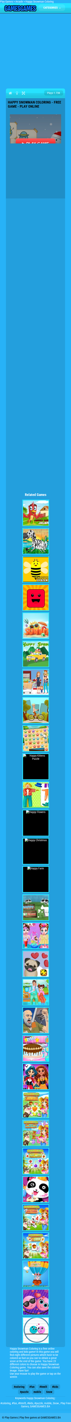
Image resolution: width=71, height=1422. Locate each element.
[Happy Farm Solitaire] (36, 1217)
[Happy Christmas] (36, 851)
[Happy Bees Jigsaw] (36, 569)
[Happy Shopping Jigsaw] (36, 682)
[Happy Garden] (36, 794)
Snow (49, 1391)
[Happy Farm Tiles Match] (36, 1161)
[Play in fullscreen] (23, 93)
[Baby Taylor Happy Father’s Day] (36, 1048)
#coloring (19, 1386)
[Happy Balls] (36, 1330)
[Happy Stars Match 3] (36, 738)
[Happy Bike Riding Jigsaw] (36, 710)
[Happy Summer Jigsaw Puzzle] (36, 625)
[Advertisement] (35, 50)
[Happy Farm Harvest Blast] (36, 1104)
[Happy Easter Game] (36, 1274)
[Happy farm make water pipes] (36, 1133)
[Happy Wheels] (36, 1020)
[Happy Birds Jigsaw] (36, 513)
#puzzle (24, 1391)
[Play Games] (20, 10)
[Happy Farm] (36, 879)
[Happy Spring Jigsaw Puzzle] (36, 654)
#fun (32, 1386)
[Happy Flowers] (36, 823)
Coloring (14, 1367)
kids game (29, 1351)
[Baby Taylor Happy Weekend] (36, 992)
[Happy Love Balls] (36, 1302)
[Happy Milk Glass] (36, 907)
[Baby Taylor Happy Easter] (36, 935)
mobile (37, 1391)
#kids (55, 1386)
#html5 (43, 1386)
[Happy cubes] (36, 597)
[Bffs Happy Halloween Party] (36, 1076)
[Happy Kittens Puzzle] (36, 766)
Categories (50, 7)
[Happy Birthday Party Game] (36, 1189)
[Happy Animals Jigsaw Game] (36, 541)
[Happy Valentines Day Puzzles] (36, 964)
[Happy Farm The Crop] (36, 1245)
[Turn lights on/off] (16, 93)
